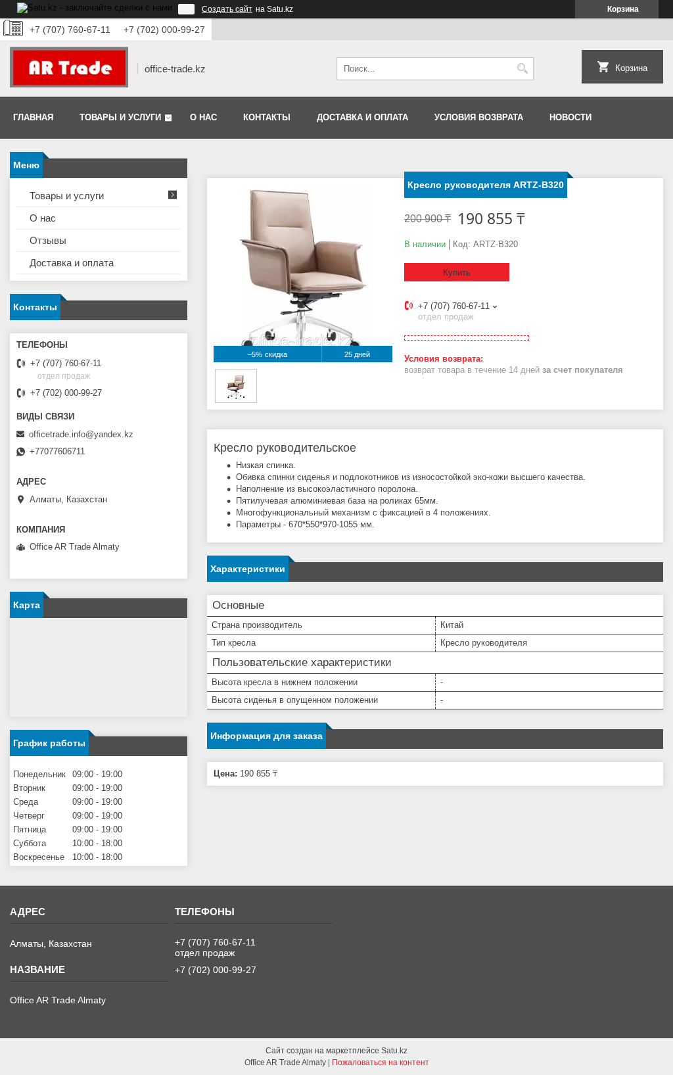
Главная (33, 117)
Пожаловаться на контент (380, 1062)
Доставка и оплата (362, 117)
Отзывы (48, 240)
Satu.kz (394, 1050)
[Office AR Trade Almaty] (69, 68)
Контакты (266, 117)
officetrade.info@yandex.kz (81, 434)
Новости (570, 117)
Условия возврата (478, 117)
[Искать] (522, 68)
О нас (203, 117)
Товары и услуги (120, 117)
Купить (457, 272)
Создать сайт (227, 9)
